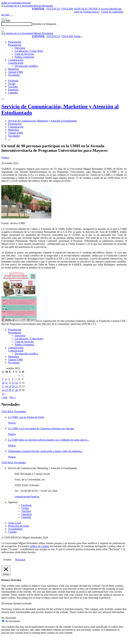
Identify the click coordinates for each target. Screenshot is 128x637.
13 (13, 382)
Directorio (20, 48)
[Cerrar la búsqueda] (2, 31)
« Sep (4, 397)
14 (16, 382)
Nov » (12, 397)
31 (3, 393)
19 (9, 386)
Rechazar (20, 559)
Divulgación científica (26, 66)
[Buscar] (2, 28)
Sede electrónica (87, 8)
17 (3, 386)
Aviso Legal (14, 522)
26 (9, 390)
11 (6, 382)
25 (6, 390)
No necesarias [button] (8, 617)
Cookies (12, 531)
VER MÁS (13, 411)
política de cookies (39, 546)
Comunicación (15, 60)
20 (13, 386)
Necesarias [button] (7, 603)
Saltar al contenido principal (16, 2)
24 (3, 390)
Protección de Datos (18, 525)
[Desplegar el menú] (6, 18)
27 (13, 390)
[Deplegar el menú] (9, 139)
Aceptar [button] (7, 559)
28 (16, 390)
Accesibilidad (15, 528)
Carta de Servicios (24, 54)
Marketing (13, 69)
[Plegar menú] (81, 37)
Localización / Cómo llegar (29, 51)
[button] (14, 45)
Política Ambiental (24, 57)
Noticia (5, 157)
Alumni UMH (15, 72)
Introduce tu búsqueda (44, 24)
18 (6, 386)
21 (16, 386)
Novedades (14, 75)
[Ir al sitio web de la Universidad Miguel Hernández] (27, 5)
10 (3, 382)
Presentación (14, 42)
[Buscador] (11, 15)
